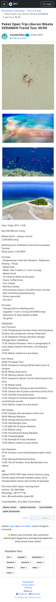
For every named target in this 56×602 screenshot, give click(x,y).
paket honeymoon (11, 511)
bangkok (22, 557)
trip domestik (45, 507)
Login (49, 3)
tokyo (35, 567)
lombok (11, 567)
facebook (35, 594)
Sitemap (28, 587)
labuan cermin (9, 507)
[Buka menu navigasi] (4, 4)
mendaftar (25, 526)
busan (40, 562)
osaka (10, 573)
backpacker (37, 557)
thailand (11, 562)
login (12, 526)
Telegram (22, 594)
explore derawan (28, 507)
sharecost (26, 562)
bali (9, 557)
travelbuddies (17, 34)
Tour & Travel (34, 10)
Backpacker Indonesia (13, 10)
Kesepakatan (28, 582)
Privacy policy (28, 584)
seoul (24, 567)
